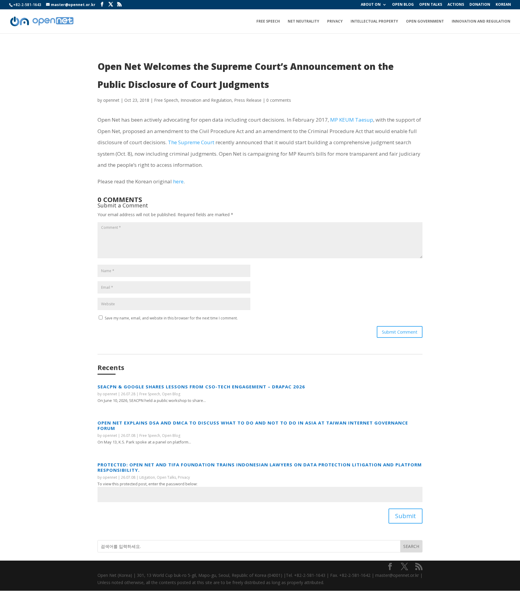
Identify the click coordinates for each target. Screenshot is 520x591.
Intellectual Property (374, 21)
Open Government (425, 21)
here (178, 181)
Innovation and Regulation (481, 21)
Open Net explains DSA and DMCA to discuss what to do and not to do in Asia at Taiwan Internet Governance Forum (253, 425)
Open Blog (171, 394)
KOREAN (503, 5)
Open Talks (166, 477)
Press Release (248, 100)
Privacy (335, 21)
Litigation (147, 477)
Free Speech (268, 21)
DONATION (479, 5)
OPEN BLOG (403, 5)
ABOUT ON (371, 5)
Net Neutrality (303, 21)
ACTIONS (455, 5)
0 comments (278, 100)
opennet (111, 100)
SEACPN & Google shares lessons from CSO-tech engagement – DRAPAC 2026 (201, 387)
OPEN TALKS (430, 5)
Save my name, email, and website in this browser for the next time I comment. (171, 318)
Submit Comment (399, 332)
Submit (405, 516)
